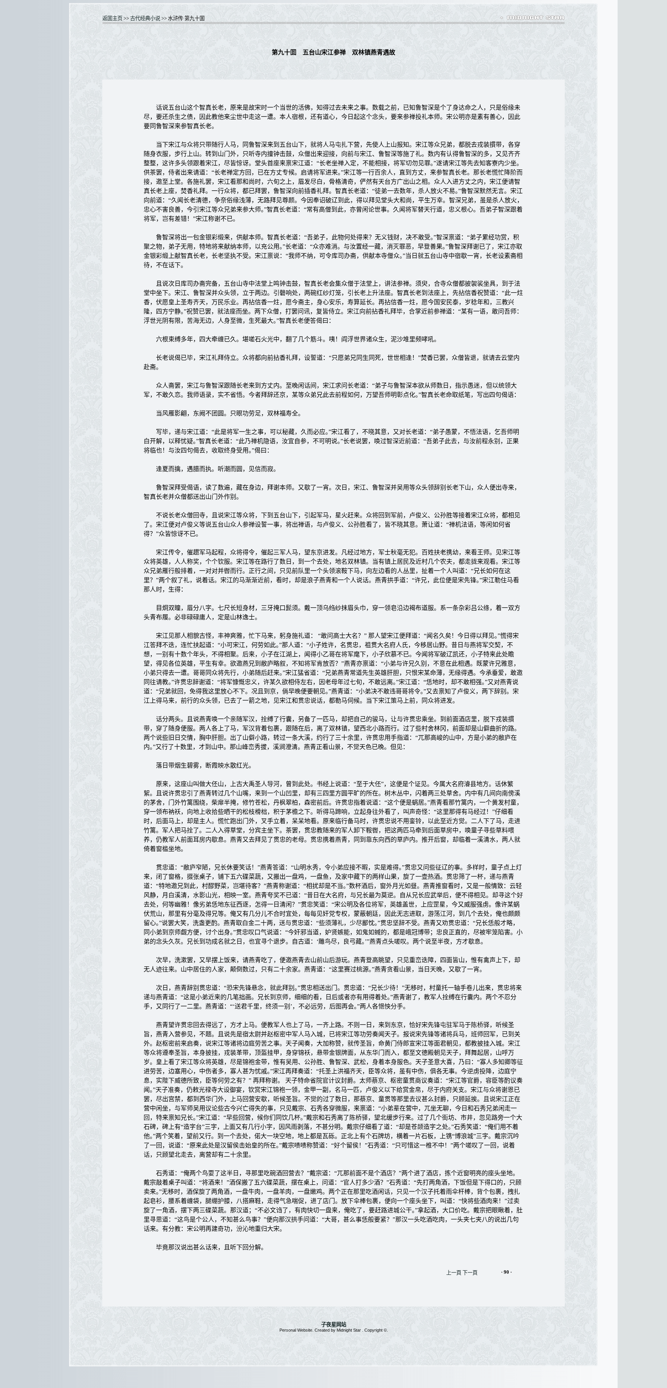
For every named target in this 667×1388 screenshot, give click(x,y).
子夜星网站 (333, 1324)
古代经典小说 (145, 18)
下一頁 (469, 1273)
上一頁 (453, 1273)
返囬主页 (112, 18)
